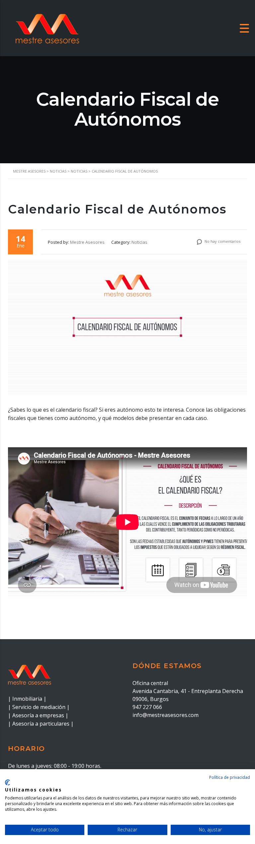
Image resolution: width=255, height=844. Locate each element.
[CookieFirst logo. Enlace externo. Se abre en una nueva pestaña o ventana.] (7, 782)
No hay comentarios (222, 241)
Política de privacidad (229, 777)
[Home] (46, 27)
